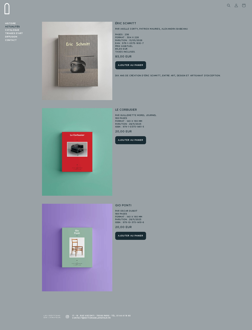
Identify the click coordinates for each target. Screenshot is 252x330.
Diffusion (11, 37)
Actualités (12, 27)
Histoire (10, 23)
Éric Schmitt (125, 23)
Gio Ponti (123, 205)
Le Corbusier (126, 109)
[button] (228, 5)
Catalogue (12, 30)
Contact (11, 40)
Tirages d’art (14, 33)
